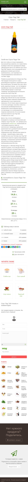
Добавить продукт (15, 440)
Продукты (13, 20)
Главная (6, 20)
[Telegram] (19, 247)
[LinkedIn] (13, 247)
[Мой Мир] (6, 247)
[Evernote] (11, 247)
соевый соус (12, 123)
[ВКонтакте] (2, 247)
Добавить (14, 357)
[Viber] (15, 247)
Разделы (4, 361)
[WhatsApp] (17, 247)
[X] (9, 247)
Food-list (5, 2)
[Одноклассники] (4, 247)
